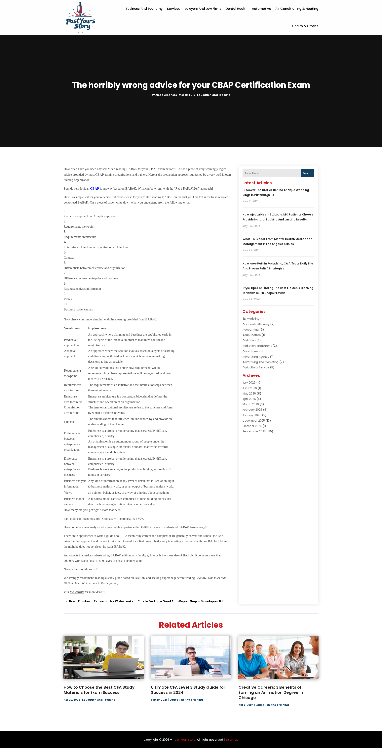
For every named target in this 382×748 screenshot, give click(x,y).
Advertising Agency (256, 357)
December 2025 (254, 421)
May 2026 (249, 394)
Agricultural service (256, 367)
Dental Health (237, 8)
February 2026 (252, 410)
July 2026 (249, 383)
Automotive (261, 8)
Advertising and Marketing (261, 362)
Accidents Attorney (256, 324)
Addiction (249, 340)
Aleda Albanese (166, 95)
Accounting (251, 330)
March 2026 (251, 404)
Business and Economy (144, 8)
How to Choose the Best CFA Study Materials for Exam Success (99, 689)
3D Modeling (251, 319)
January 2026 (252, 415)
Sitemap (232, 739)
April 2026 (249, 399)
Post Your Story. (184, 739)
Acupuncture (252, 335)
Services (173, 8)
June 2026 (250, 388)
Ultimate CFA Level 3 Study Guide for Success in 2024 (188, 689)
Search (307, 173)
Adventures (250, 351)
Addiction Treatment (257, 346)
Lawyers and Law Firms (203, 8)
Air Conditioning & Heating (296, 8)
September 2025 (254, 431)
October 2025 (252, 426)
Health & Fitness (305, 26)
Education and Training (214, 95)
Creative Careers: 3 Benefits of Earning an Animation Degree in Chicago (271, 692)
